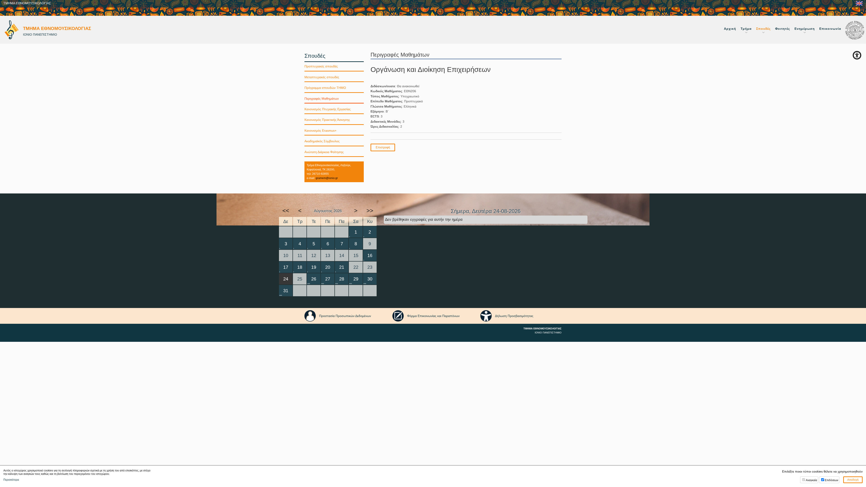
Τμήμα (746, 28)
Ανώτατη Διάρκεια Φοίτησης (324, 152)
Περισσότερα (11, 479)
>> (369, 210)
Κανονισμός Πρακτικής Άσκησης (327, 120)
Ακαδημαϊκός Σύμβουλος (322, 141)
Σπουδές (763, 28)
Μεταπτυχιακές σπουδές (321, 77)
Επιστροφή (383, 147)
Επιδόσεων (831, 480)
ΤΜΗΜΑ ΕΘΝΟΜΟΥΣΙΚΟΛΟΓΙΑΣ (27, 3)
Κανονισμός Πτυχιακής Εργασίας (327, 109)
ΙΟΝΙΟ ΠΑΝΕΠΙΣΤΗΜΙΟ (548, 332)
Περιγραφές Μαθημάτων (321, 98)
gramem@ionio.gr (327, 178)
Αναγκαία (811, 480)
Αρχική (730, 28)
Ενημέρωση (805, 28)
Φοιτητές (782, 28)
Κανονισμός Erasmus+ (320, 130)
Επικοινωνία (830, 28)
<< (285, 210)
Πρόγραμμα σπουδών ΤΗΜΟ (325, 88)
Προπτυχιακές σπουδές (321, 66)
